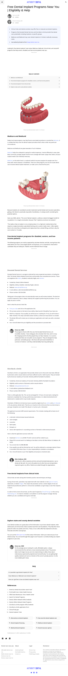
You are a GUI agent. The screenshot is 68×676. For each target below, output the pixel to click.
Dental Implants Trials (15, 612)
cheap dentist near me (33, 42)
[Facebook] (2, 638)
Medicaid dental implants (18, 628)
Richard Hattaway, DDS (18, 20)
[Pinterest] (36, 672)
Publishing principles (34, 654)
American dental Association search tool (20, 589)
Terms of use (32, 650)
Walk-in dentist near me (7, 654)
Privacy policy (32, 652)
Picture (25, 130)
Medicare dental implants (45, 623)
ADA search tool (20, 535)
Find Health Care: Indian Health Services (20, 592)
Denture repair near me (7, 658)
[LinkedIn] (9, 638)
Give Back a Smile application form (19, 607)
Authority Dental (31, 130)
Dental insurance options (45, 628)
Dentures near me (5, 656)
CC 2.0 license (41, 130)
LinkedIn (17, 17)
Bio (13, 17)
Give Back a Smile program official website (21, 604)
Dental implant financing (17, 623)
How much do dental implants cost (47, 618)
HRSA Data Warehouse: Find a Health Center (21, 594)
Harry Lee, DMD (16, 15)
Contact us (17, 654)
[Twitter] (6, 638)
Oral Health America (20, 652)
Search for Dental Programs (17, 597)
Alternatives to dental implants (19, 618)
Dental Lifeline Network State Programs (20, 602)
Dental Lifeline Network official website (20, 599)
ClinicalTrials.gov (14, 609)
